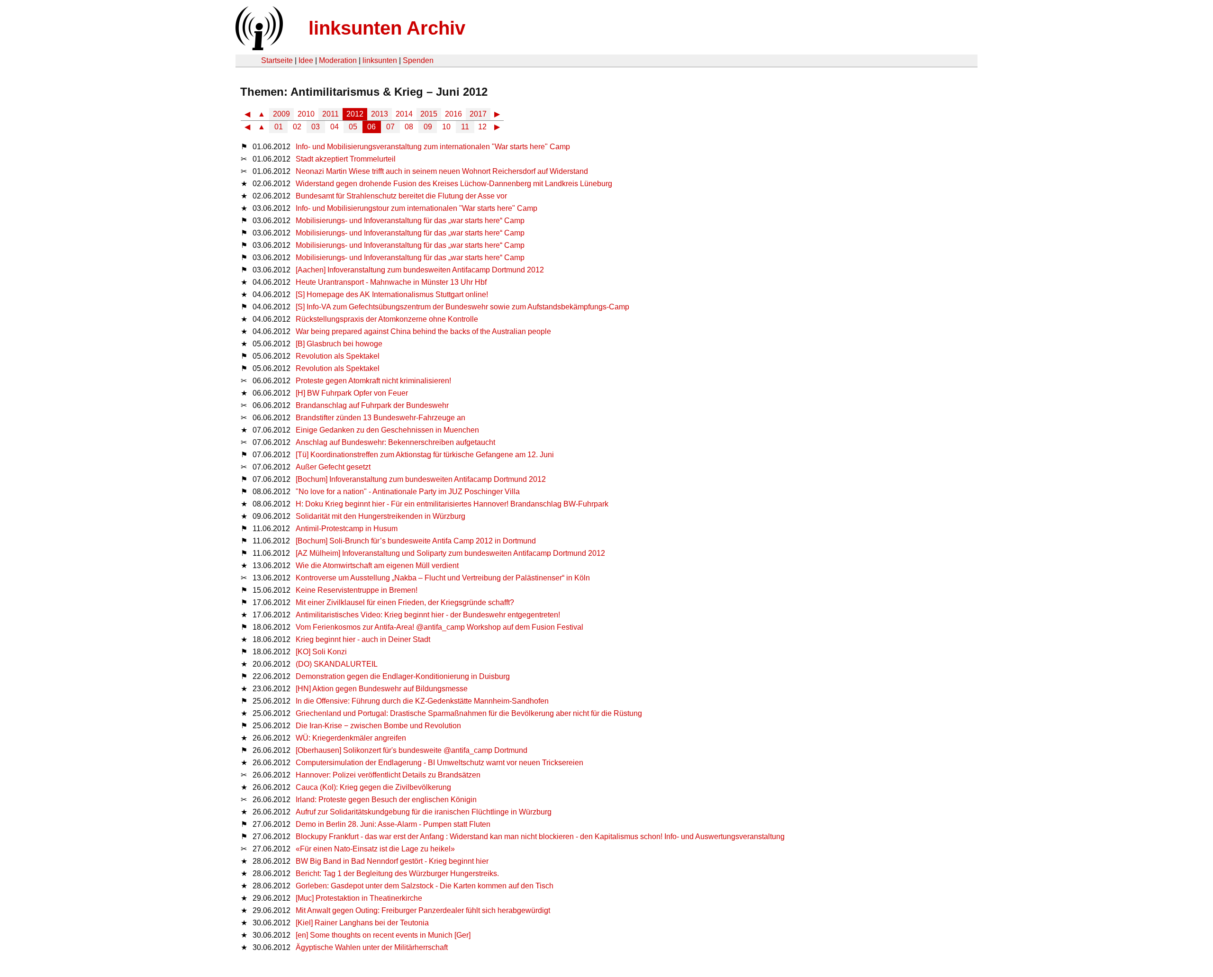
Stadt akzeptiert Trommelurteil (346, 159)
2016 (453, 114)
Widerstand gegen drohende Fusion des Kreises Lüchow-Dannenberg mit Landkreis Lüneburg (454, 184)
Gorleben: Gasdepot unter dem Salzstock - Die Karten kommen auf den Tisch (424, 886)
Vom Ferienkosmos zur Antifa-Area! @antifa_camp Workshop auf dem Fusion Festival (439, 627)
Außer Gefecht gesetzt (333, 467)
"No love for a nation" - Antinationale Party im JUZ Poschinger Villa (408, 492)
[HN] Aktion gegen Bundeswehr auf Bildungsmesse (382, 689)
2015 (428, 114)
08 (409, 127)
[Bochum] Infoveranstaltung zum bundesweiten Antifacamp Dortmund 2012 (421, 479)
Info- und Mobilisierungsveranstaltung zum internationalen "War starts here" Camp (433, 147)
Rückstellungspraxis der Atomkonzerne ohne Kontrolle (387, 319)
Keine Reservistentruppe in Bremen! (356, 590)
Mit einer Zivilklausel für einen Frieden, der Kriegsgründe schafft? (405, 602)
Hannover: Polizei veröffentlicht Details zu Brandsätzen (388, 775)
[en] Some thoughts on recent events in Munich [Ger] (383, 935)
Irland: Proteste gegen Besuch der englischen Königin (386, 800)
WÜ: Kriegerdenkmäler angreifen (351, 738)
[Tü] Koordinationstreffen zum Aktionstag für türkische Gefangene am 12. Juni (425, 455)
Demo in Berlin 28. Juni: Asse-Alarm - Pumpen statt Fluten (393, 824)
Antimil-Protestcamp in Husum (347, 529)
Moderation (338, 60)
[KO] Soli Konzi (321, 652)
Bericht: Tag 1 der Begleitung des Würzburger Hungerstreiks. (397, 873)
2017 (478, 114)
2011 (330, 114)
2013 (379, 114)
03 (315, 127)
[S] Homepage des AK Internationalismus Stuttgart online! (392, 294)
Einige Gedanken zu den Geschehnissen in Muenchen (387, 430)
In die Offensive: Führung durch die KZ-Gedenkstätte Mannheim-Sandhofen (422, 701)
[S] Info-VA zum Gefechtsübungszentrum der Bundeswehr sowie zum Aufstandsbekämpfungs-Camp (462, 307)
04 (334, 127)
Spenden (418, 60)
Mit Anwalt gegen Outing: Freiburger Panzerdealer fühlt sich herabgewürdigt (423, 910)
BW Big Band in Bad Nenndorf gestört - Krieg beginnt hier (392, 861)
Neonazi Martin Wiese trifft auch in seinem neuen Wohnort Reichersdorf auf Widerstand (442, 171)
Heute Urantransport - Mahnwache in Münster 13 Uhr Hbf (391, 282)
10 (446, 127)
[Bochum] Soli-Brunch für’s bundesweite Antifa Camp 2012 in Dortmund (416, 541)
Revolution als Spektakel (338, 356)
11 (465, 127)
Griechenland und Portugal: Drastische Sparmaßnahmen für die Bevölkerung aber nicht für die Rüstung (469, 713)
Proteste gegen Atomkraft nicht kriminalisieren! (373, 381)
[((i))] (258, 48)
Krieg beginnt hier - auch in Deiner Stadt (363, 639)
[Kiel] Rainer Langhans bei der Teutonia (362, 923)
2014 (404, 114)
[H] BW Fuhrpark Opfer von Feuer (352, 393)
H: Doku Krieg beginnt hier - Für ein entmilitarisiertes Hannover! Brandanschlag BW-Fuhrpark (452, 504)
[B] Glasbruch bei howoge (339, 344)
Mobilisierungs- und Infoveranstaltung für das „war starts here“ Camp (410, 221)
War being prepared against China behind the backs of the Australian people (423, 331)
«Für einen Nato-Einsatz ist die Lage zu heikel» (375, 849)
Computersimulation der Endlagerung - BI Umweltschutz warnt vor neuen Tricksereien (439, 763)
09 (428, 127)
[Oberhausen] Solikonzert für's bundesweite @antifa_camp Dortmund (411, 750)
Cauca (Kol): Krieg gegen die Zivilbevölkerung (373, 787)
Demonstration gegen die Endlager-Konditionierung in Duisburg (403, 676)
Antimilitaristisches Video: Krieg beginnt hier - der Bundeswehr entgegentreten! (428, 615)
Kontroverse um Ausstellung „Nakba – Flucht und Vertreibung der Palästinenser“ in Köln (443, 578)
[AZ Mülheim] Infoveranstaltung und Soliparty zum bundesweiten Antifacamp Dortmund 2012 (450, 553)
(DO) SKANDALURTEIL (337, 664)
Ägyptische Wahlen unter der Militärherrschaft (372, 947)
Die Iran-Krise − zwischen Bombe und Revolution (378, 726)
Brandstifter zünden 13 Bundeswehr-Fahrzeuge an (380, 418)
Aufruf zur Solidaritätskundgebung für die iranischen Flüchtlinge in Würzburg (424, 812)
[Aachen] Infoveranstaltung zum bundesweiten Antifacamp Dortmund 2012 (420, 270)
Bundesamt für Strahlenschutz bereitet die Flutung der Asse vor (401, 196)
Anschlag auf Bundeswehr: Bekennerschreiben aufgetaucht (395, 442)
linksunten (379, 60)
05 (353, 127)
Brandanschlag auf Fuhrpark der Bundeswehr (372, 405)
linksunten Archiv (386, 28)
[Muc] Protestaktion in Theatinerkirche (359, 898)
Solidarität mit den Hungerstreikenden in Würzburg (380, 516)
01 (278, 127)
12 (482, 127)
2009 (281, 114)
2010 (306, 114)
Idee (306, 60)
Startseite (277, 60)
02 (297, 127)
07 (390, 127)
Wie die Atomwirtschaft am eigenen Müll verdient (377, 565)
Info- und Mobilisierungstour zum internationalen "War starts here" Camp (416, 208)
